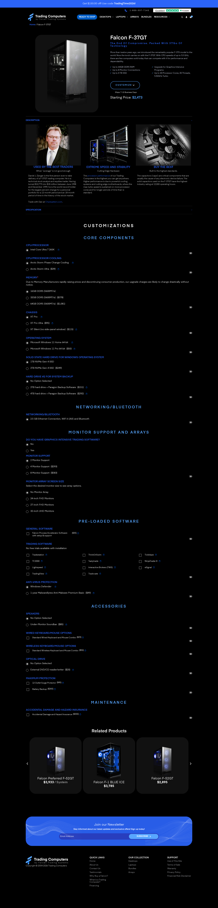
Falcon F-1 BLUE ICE (109, 782)
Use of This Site (174, 861)
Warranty (171, 869)
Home (32, 25)
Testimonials (95, 872)
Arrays (131, 872)
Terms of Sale (173, 865)
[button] (27, 763)
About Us (94, 865)
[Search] (182, 17)
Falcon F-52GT (162, 778)
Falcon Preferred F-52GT (55, 778)
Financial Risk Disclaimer (179, 876)
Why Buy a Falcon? (99, 876)
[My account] (186, 17)
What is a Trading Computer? (98, 881)
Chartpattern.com (53, 202)
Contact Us (95, 869)
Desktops (132, 861)
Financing (94, 886)
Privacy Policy (174, 872)
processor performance (98, 176)
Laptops (132, 865)
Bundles (132, 869)
